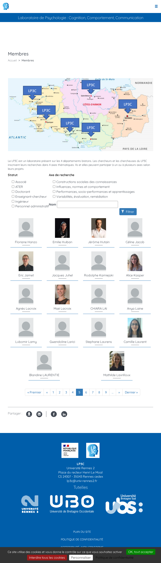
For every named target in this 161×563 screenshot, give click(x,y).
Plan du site (82, 531)
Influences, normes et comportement (83, 187)
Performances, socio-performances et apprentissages (95, 192)
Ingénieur (22, 201)
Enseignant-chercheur (31, 196)
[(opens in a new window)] (70, 504)
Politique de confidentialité (82, 539)
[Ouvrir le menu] (156, 6)
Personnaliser (81, 557)
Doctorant (22, 192)
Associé (20, 182)
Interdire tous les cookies (47, 557)
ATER (19, 187)
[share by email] (39, 414)
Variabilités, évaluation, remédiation (82, 196)
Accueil (12, 60)
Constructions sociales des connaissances (86, 182)
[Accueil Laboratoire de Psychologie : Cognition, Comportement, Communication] (6, 6)
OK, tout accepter (140, 552)
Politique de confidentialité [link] (115, 557)
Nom (52, 204)
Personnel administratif (32, 206)
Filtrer (129, 212)
